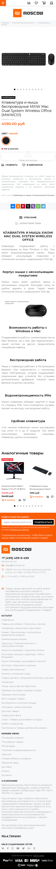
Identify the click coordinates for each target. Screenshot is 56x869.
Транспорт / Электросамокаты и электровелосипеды (18, 644)
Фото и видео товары (13, 698)
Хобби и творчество (12, 723)
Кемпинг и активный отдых (15, 673)
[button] (14, 89)
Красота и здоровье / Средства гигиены (23, 650)
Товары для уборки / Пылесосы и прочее (23, 624)
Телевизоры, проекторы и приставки (21, 628)
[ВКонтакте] (13, 206)
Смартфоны (7, 620)
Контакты (6, 775)
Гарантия (6, 754)
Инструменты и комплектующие (18, 703)
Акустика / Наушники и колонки (18, 665)
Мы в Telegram (11, 835)
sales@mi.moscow (15, 565)
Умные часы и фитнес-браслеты (18, 686)
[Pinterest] (23, 206)
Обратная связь (9, 762)
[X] (28, 206)
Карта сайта (38, 855)
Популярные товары (12, 742)
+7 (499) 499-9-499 (15, 558)
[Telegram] (43, 206)
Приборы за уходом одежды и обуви (21, 690)
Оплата (5, 771)
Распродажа (8, 746)
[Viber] (33, 206)
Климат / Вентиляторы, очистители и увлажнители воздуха (21, 633)
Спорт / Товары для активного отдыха (21, 719)
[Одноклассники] (18, 206)
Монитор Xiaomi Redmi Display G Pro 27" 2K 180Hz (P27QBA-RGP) (13, 488)
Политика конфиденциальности (18, 750)
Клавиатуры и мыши (22, 195)
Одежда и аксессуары (13, 694)
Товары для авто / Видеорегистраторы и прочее (27, 678)
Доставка (6, 767)
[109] (5, 140)
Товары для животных (13, 669)
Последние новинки (12, 737)
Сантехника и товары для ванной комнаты (24, 728)
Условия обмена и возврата (16, 758)
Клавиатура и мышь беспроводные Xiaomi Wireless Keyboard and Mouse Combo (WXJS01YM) (41, 488)
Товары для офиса (11, 715)
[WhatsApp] (38, 206)
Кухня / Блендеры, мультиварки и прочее (23, 661)
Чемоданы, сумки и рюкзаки (16, 707)
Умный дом (7, 682)
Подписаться (43, 522)
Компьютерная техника (43, 195)
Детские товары (10, 711)
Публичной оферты (19, 529)
